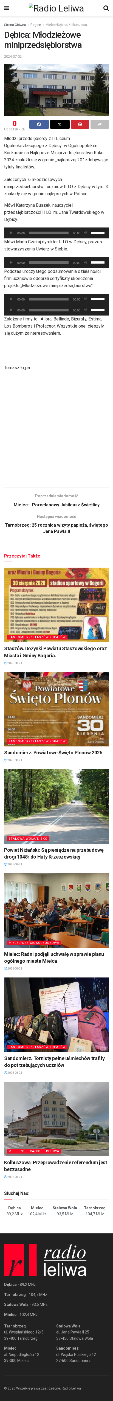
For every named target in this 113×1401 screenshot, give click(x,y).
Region (35, 25)
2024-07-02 (13, 56)
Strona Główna (15, 25)
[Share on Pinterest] (80, 124)
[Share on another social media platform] (100, 124)
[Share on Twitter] (60, 124)
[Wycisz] (85, 233)
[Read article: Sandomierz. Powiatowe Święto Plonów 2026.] (56, 709)
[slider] (98, 232)
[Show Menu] (6, 8)
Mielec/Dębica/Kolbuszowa (66, 25)
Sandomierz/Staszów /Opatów (37, 637)
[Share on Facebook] (39, 124)
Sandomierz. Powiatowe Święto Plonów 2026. (53, 752)
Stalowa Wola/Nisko (28, 838)
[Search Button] (106, 8)
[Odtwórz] (11, 233)
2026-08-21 (14, 663)
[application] (56, 232)
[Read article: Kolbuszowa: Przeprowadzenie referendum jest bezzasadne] (56, 1119)
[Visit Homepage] (56, 8)
